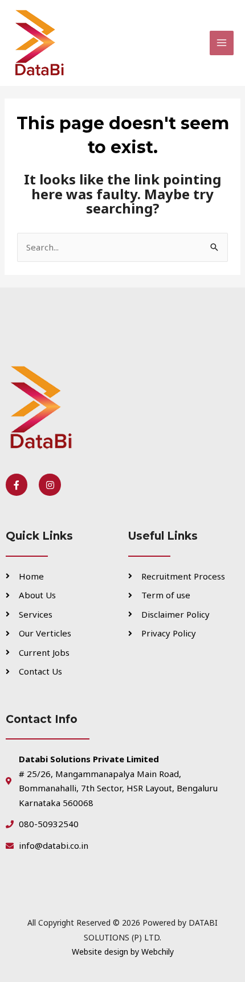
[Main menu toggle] (222, 43)
